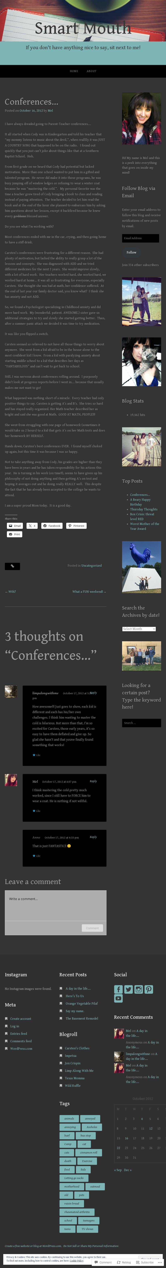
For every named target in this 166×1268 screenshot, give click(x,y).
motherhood (71, 1186)
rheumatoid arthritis (77, 1212)
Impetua (70, 1056)
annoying (70, 1127)
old (66, 1195)
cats (66, 1153)
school (68, 1220)
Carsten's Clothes (77, 1048)
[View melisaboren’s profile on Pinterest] (149, 989)
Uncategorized (91, 566)
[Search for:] (141, 723)
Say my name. (75, 1011)
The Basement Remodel (82, 1019)
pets (81, 1195)
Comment (92, 928)
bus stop (86, 1136)
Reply (93, 693)
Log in (14, 1026)
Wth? (12, 592)
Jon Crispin (72, 1063)
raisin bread (71, 1203)
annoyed (90, 1119)
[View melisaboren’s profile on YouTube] (118, 998)
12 (150, 1129)
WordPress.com (21, 1049)
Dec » (128, 1170)
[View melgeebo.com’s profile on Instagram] (138, 989)
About (91, 71)
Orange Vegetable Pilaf (82, 1004)
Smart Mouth (83, 28)
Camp (67, 1144)
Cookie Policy (76, 1261)
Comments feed (21, 1041)
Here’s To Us (75, 996)
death (67, 1161)
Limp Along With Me (79, 1071)
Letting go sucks (74, 1178)
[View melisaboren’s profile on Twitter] (128, 989)
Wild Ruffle (73, 1086)
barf (67, 1136)
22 (118, 1148)
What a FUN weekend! (87, 592)
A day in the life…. (78, 989)
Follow (131, 252)
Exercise (87, 1161)
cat (84, 1144)
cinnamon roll (88, 1153)
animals (69, 1119)
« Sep (118, 1170)
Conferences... (140, 495)
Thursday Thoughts (143, 509)
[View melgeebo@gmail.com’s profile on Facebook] (118, 989)
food (67, 1170)
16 (126, 1138)
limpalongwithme (45, 693)
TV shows (87, 1229)
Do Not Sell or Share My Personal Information (90, 1246)
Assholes (92, 1127)
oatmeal (95, 1186)
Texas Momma (74, 1078)
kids (83, 1170)
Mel (50, 111)
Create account (20, 1019)
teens (67, 1229)
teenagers (89, 1220)
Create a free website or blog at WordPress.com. (33, 1246)
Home (74, 71)
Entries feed (18, 1034)
